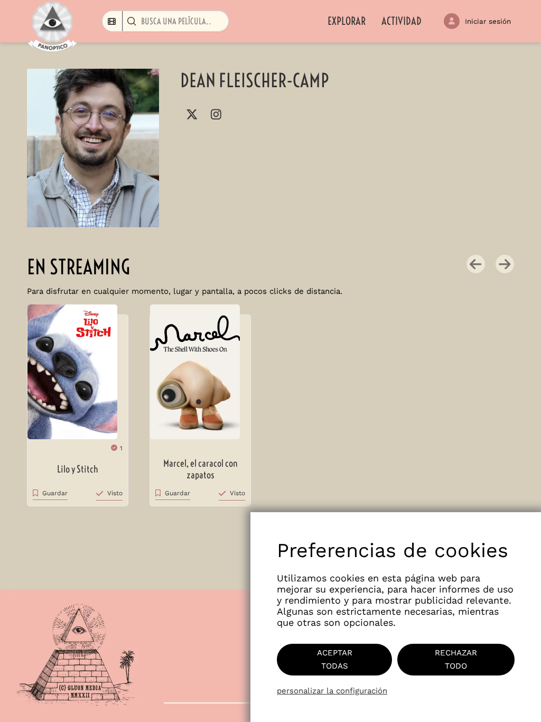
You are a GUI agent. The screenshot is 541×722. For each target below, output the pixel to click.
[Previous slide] (476, 264)
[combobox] (112, 21)
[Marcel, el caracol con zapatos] (200, 377)
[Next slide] (505, 264)
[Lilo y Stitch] (77, 377)
